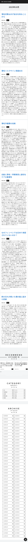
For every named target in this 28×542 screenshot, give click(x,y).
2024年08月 (5, 442)
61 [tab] (17, 373)
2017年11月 (5, 529)
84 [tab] (17, 374)
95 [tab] (8, 375)
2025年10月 (5, 427)
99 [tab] (13, 375)
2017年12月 (17, 526)
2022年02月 (5, 475)
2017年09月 (5, 532)
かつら (16, 390)
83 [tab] (16, 374)
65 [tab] (22, 373)
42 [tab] (22, 372)
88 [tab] (22, 374)
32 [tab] (10, 372)
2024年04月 (5, 448)
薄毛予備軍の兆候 (9, 123)
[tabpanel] (7, 365)
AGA (4, 390)
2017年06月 (17, 536)
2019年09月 (5, 508)
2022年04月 (5, 472)
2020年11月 (5, 493)
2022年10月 (17, 463)
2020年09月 (17, 493)
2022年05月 (17, 469)
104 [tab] (19, 375)
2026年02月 (5, 421)
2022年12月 (17, 460)
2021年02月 (17, 487)
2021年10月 (17, 478)
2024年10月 (5, 439)
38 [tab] (17, 372)
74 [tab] (5, 374)
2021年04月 (17, 484)
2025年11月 (17, 424)
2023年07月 (17, 454)
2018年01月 (5, 526)
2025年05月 (5, 433)
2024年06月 (5, 445)
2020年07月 (5, 496)
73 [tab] (4, 374)
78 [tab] (10, 374)
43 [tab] (23, 372)
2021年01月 (5, 490)
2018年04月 (17, 520)
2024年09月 (17, 439)
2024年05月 (17, 445)
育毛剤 (4, 397)
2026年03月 (17, 418)
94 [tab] (7, 375)
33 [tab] (11, 372)
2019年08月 (17, 508)
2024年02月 (5, 451)
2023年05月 (5, 457)
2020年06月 (17, 496)
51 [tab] (5, 373)
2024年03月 (17, 448)
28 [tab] (5, 372)
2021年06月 (5, 484)
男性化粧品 (5, 395)
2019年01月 (5, 514)
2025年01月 (5, 436)
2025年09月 (17, 427)
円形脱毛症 (5, 392)
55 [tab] (10, 373)
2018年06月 (17, 517)
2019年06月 (5, 511)
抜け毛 (16, 392)
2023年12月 (5, 454)
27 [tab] (4, 372)
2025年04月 (17, 433)
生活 (16, 394)
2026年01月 (17, 421)
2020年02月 (17, 499)
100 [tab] (14, 375)
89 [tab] (23, 374)
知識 (16, 395)
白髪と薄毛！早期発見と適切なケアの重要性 (14, 175)
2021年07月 (17, 481)
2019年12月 (17, 502)
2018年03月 (5, 523)
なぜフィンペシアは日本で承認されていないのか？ (14, 233)
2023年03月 (5, 460)
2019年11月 (5, 505)
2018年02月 (17, 523)
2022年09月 (5, 466)
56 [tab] (11, 373)
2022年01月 (17, 475)
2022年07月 (17, 466)
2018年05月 (5, 520)
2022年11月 (5, 463)
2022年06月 (5, 469)
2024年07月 (17, 442)
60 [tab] (16, 373)
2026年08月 (5, 415)
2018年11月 (17, 514)
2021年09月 (5, 481)
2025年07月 (17, 430)
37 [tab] (16, 372)
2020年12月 (17, 490)
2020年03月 (5, 499)
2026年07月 (17, 415)
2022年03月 (17, 472)
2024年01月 (17, 451)
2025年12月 (5, 424)
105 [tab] (20, 375)
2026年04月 (5, 418)
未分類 (4, 394)
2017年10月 (17, 529)
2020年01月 (5, 502)
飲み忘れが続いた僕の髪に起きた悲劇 (14, 297)
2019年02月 (17, 511)
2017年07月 (5, 536)
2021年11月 (5, 478)
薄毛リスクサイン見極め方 (12, 70)
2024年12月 (17, 436)
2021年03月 (5, 487)
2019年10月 (17, 505)
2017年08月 (17, 532)
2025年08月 (5, 430)
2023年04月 (17, 457)
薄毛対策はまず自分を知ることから (14, 15)
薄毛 (16, 397)
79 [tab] (11, 374)
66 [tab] (23, 373)
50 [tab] (4, 373)
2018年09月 (5, 517)
